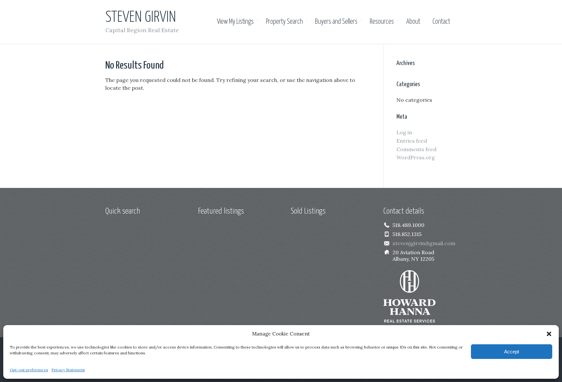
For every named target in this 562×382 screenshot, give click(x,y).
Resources (382, 22)
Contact (441, 22)
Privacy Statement (68, 369)
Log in (404, 132)
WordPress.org (415, 157)
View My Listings (235, 22)
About (413, 22)
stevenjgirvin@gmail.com (424, 243)
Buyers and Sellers (336, 22)
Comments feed (416, 149)
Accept (511, 351)
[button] (549, 334)
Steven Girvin (140, 17)
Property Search (284, 22)
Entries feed (411, 141)
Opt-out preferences (29, 369)
